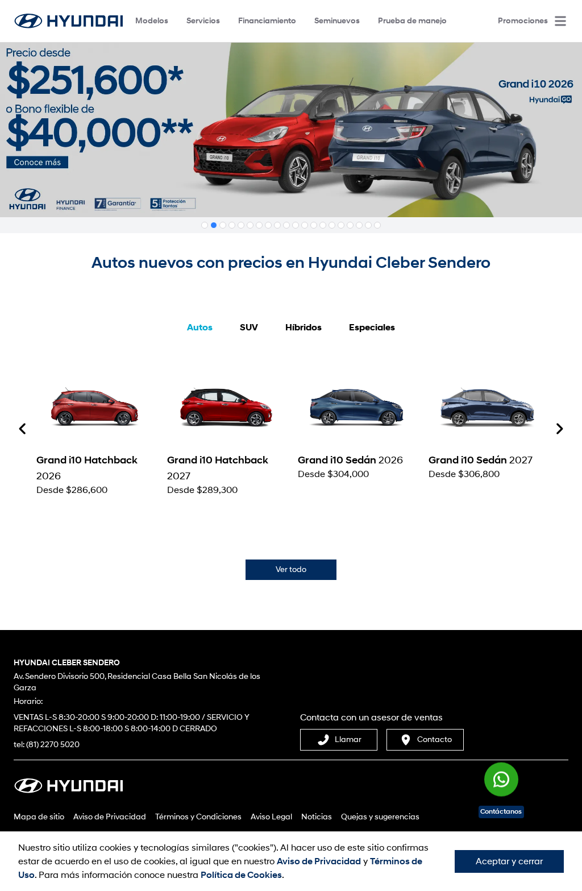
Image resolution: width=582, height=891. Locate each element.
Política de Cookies (241, 875)
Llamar (348, 739)
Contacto (434, 739)
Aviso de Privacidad (109, 817)
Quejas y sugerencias (380, 817)
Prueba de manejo (412, 21)
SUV (249, 327)
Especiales (372, 327)
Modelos (151, 21)
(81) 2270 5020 (53, 744)
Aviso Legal (271, 817)
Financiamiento (267, 21)
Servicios (203, 21)
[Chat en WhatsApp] (501, 776)
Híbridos (303, 327)
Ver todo (291, 569)
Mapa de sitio (39, 817)
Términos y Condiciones (198, 817)
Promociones (523, 21)
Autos (200, 327)
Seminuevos (337, 21)
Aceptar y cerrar (509, 861)
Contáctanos (501, 811)
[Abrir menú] (560, 21)
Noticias (316, 817)
